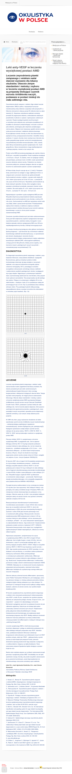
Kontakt (4, 766)
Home (7, 42)
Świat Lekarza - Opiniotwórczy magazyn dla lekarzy (59, 62)
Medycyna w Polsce (59, 45)
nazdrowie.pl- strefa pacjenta (58, 49)
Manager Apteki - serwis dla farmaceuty (58, 55)
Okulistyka (15, 42)
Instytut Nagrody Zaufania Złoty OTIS (52, 768)
